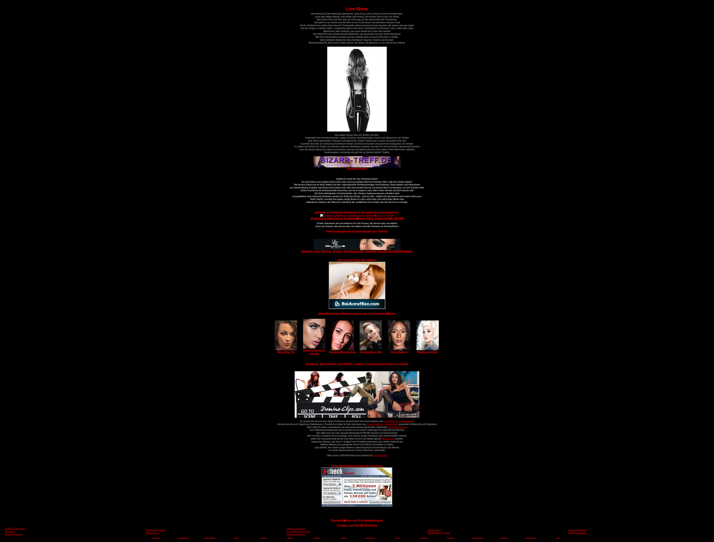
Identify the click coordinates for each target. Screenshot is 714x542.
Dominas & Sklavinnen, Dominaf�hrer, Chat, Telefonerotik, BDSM (357, 218)
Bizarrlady (10, 531)
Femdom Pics (152, 532)
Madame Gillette (427, 351)
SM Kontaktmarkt (577, 532)
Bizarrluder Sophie (397, 427)
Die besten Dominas (156, 530)
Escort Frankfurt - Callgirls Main (382, 424)
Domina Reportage (296, 534)
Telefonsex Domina (357, 168)
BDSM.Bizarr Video (15, 528)
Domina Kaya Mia (371, 351)
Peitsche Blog (434, 530)
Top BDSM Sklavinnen (298, 531)
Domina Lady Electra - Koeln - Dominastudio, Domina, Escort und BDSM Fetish (357, 251)
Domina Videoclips (296, 528)
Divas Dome (388, 438)
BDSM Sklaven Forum (438, 532)
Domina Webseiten (577, 530)
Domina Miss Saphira (342, 351)
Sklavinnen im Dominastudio (398, 421)
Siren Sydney (399, 351)
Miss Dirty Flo (286, 351)
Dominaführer (380, 455)
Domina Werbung (14, 534)
